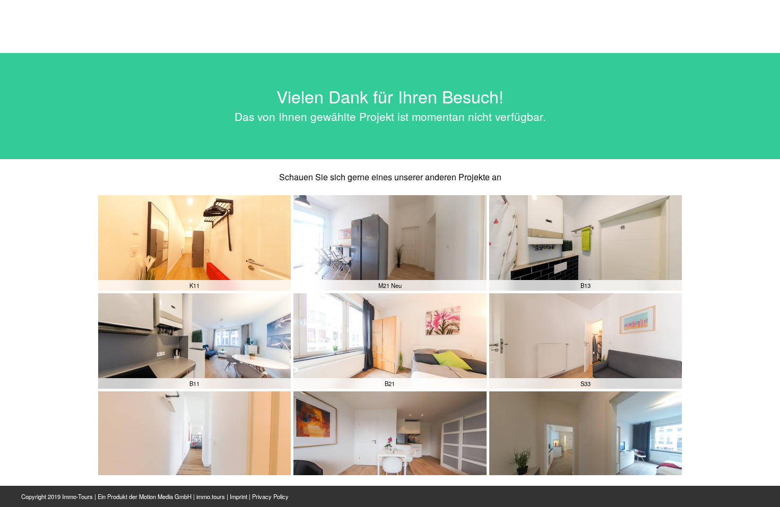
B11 (194, 383)
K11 (194, 285)
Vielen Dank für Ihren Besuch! (390, 96)
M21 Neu (390, 285)
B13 (585, 285)
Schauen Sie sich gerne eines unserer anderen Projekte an (390, 177)
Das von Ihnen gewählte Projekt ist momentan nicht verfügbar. (390, 116)
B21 (390, 383)
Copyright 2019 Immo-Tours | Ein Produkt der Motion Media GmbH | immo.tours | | (155, 496)
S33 (585, 383)
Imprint (238, 496)
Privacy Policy (270, 496)
